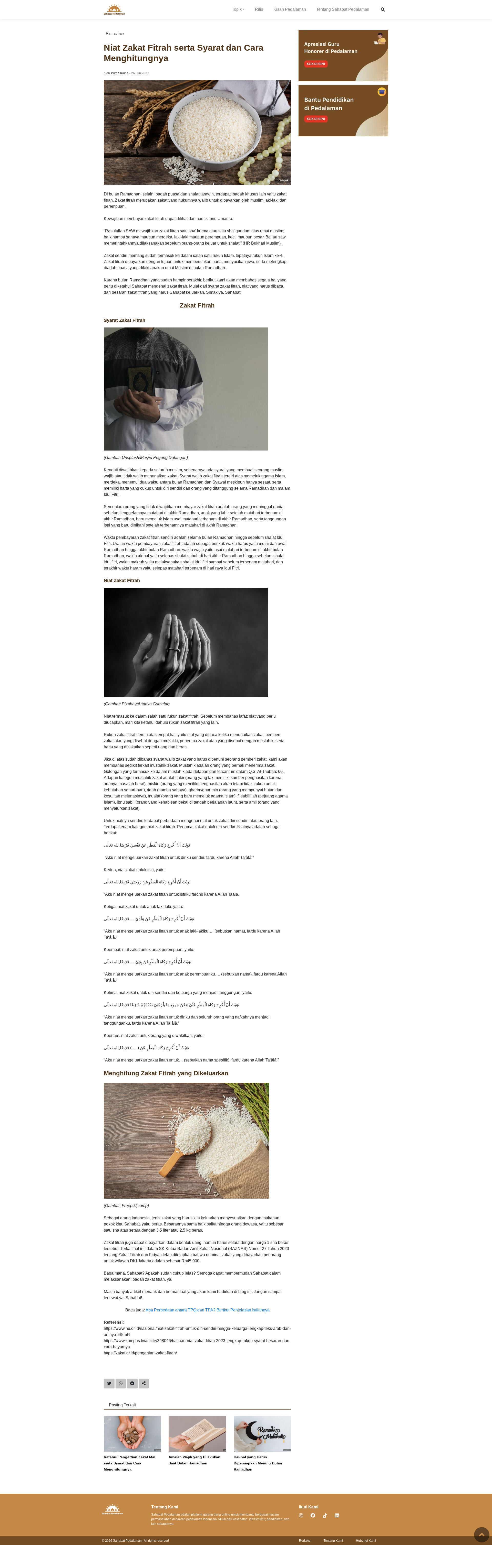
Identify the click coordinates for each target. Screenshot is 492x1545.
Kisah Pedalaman (289, 9)
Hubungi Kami (366, 1540)
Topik (237, 9)
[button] (382, 9)
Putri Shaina (119, 73)
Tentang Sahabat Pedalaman (342, 9)
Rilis (259, 9)
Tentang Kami (333, 1540)
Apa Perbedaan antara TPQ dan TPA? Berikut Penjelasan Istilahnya (208, 1310)
